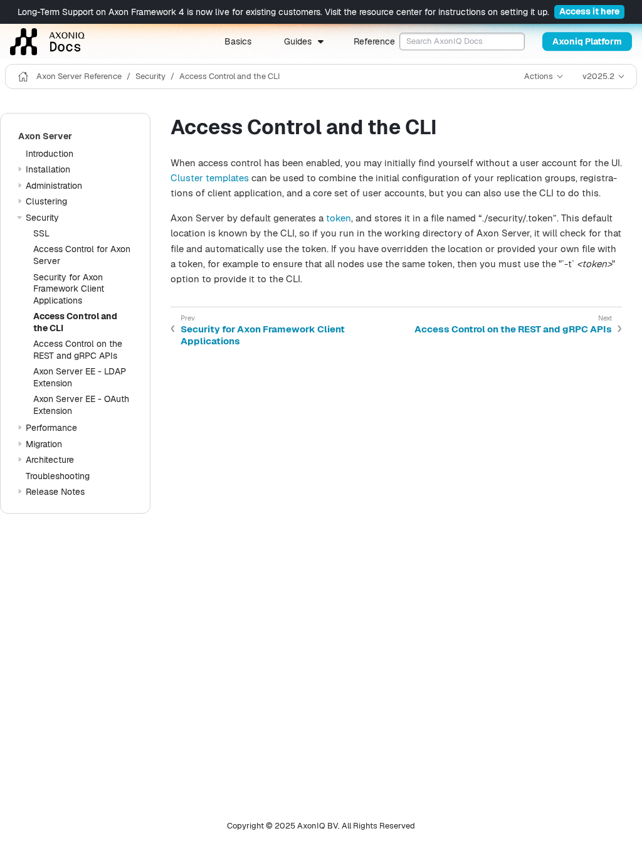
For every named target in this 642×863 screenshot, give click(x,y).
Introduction (49, 153)
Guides (298, 41)
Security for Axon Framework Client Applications (68, 289)
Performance (51, 427)
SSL (41, 233)
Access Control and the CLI (229, 76)
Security (150, 76)
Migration (44, 444)
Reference (374, 41)
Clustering (46, 201)
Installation (48, 169)
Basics (237, 41)
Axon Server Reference (79, 76)
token (338, 218)
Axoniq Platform (587, 41)
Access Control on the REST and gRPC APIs (77, 349)
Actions (538, 76)
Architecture (50, 459)
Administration (54, 185)
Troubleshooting (58, 476)
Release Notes (55, 491)
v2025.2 (598, 76)
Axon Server (45, 136)
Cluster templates (210, 178)
